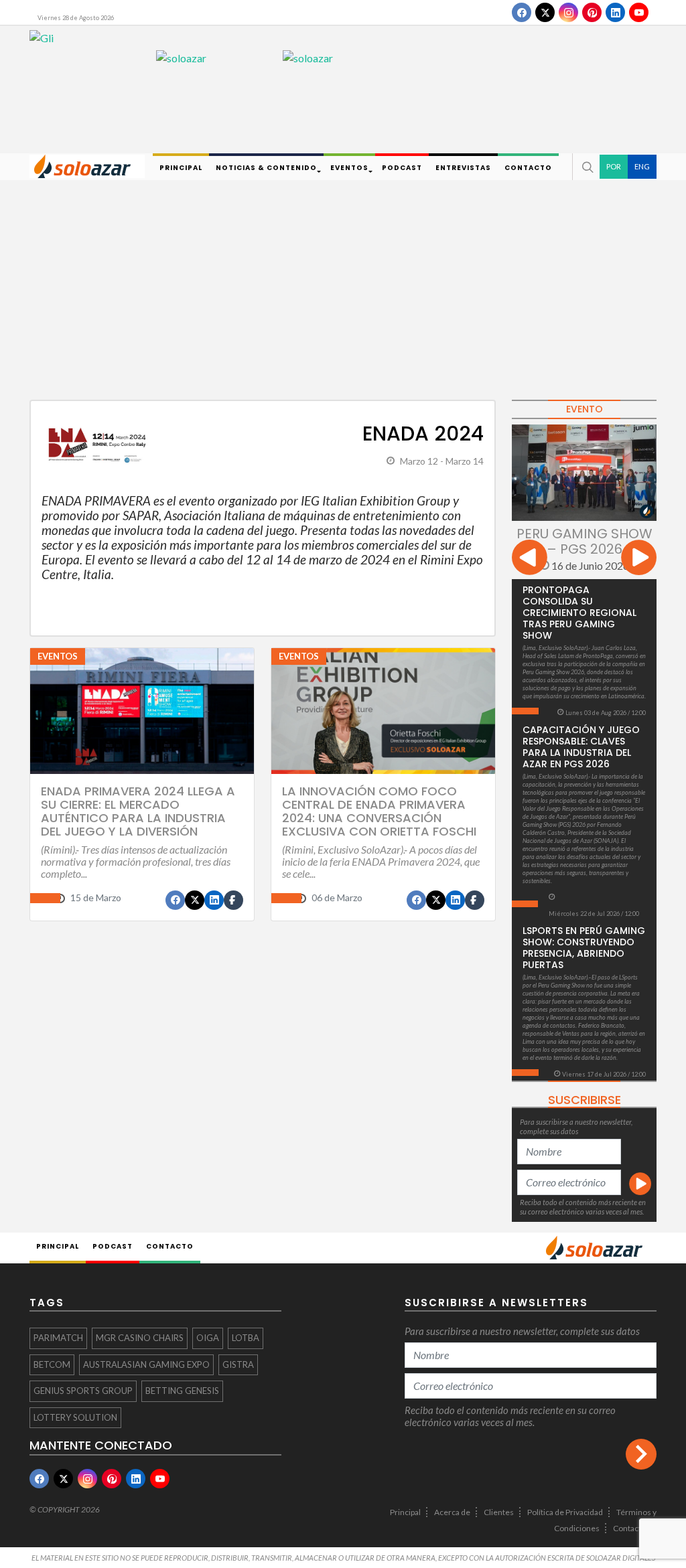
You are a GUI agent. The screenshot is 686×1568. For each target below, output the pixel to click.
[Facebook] (521, 12)
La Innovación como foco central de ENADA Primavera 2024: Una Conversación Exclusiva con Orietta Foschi (379, 811)
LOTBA (245, 1337)
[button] (586, 166)
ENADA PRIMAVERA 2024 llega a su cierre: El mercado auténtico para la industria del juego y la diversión (138, 811)
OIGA (207, 1337)
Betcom (51, 1364)
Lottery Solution (75, 1417)
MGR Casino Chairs (140, 1337)
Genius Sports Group (83, 1390)
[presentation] (529, 559)
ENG (642, 166)
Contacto (629, 1528)
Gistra (238, 1364)
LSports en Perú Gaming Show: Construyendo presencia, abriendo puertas (584, 947)
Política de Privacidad (565, 1512)
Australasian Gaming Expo (146, 1364)
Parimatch (58, 1337)
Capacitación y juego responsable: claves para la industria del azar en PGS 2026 (581, 747)
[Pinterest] (592, 12)
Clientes (499, 1512)
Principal (405, 1512)
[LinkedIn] (615, 12)
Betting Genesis (182, 1390)
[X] (545, 12)
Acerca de (452, 1512)
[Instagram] (568, 12)
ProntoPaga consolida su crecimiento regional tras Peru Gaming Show (579, 612)
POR (613, 166)
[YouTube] (638, 12)
